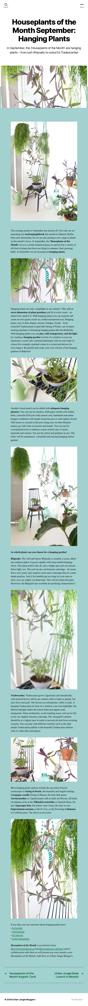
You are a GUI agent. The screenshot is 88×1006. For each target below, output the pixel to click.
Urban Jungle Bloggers (23, 999)
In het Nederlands (20, 938)
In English (17, 928)
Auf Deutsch (18, 931)
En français (17, 935)
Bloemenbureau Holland (51, 948)
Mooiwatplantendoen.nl (22, 948)
